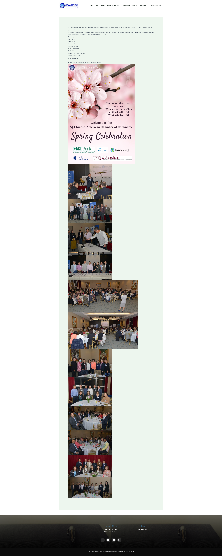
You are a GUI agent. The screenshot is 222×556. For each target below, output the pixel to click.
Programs (143, 6)
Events (135, 6)
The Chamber (100, 6)
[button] (156, 6)
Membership (126, 6)
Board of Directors (113, 6)
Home (91, 6)
